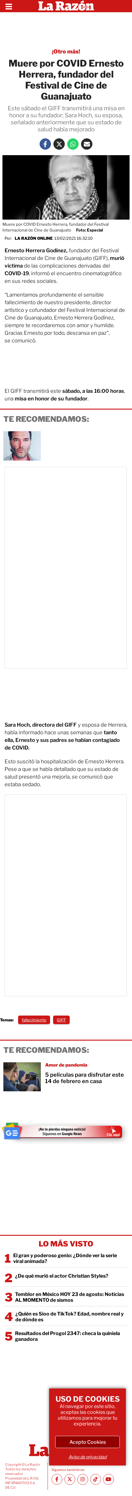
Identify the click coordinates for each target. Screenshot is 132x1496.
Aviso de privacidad (87, 1456)
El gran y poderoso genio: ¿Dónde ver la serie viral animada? (65, 1258)
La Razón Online (34, 238)
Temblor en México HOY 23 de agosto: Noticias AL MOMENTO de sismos (69, 1297)
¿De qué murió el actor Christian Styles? (61, 1276)
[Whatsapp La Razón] (73, 144)
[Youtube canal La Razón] (108, 1479)
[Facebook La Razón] (45, 144)
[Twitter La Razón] (59, 144)
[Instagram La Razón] (82, 1479)
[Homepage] (66, 6)
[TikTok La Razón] (95, 1479)
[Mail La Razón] (86, 144)
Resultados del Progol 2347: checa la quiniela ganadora (67, 1336)
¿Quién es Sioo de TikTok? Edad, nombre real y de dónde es (69, 1317)
